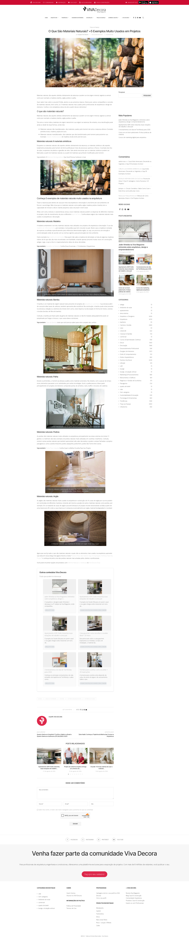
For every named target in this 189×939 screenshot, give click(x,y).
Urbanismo (136, 407)
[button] (39, 761)
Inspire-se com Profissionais (135, 903)
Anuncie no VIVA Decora (74, 896)
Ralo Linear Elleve (101, 920)
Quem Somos (71, 893)
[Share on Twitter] (82, 710)
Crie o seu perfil (101, 898)
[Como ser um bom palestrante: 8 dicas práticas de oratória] (126, 280)
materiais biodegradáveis (74, 699)
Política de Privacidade (74, 906)
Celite (98, 925)
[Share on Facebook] (80, 710)
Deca (98, 917)
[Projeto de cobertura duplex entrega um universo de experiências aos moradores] (75, 756)
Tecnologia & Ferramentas (136, 398)
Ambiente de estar (136, 307)
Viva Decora (37, 2)
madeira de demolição (56, 237)
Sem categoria (136, 392)
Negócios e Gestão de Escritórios (136, 381)
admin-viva (122, 161)
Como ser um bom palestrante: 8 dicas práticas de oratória (125, 289)
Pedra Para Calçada (52, 448)
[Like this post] (78, 710)
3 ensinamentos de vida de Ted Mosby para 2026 (58, 671)
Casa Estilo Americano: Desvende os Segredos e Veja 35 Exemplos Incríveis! (134, 171)
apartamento (136, 310)
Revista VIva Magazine (133, 893)
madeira (62, 699)
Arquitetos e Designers (136, 316)
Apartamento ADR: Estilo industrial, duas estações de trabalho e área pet (94, 598)
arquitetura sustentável (92, 304)
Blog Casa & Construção (133, 896)
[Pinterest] (137, 18)
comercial (136, 337)
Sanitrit (98, 911)
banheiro (136, 322)
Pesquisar (122, 92)
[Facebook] (133, 18)
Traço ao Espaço (101, 17)
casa (136, 328)
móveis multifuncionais (54, 137)
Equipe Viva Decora (83, 34)
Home (46, 17)
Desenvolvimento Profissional (136, 348)
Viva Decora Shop (94, 563)
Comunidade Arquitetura (134, 898)
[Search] (143, 18)
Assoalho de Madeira (53, 246)
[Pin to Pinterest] (84, 710)
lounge (136, 369)
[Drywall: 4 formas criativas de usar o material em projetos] (101, 756)
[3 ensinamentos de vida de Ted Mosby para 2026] (144, 259)
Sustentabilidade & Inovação (136, 395)
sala (136, 389)
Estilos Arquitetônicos (136, 357)
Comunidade (49, 2)
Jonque (121, 188)
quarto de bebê (136, 386)
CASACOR (136, 331)
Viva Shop (73, 2)
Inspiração (62, 2)
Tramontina (100, 914)
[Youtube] (140, 18)
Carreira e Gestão (113, 17)
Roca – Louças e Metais (103, 923)
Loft (136, 366)
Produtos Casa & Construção (135, 900)
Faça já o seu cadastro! (94, 874)
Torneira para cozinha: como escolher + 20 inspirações (94, 671)
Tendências (65, 17)
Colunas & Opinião (136, 334)
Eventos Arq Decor (136, 360)
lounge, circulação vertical (136, 372)
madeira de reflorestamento (46, 228)
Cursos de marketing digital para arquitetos (132, 137)
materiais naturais (90, 699)
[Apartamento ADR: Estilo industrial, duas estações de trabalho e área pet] (49, 756)
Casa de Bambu (51, 322)
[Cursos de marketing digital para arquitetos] (144, 280)
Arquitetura (54, 17)
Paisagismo (136, 383)
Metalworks (100, 908)
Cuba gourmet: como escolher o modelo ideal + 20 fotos (94, 634)
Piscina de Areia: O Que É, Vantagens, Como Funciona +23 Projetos (134, 181)
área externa (136, 313)
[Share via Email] (86, 710)
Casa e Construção (102, 2)
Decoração (89, 17)
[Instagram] (135, 18)
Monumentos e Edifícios (136, 378)
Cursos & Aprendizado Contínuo (136, 340)
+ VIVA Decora (125, 17)
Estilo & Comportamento (136, 354)
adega (136, 305)
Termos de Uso (71, 908)
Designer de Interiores (77, 17)
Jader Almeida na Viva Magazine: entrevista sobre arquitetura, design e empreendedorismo (59, 598)
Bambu (40, 699)
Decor (136, 343)
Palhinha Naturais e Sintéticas (77, 563)
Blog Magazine (87, 2)
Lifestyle (136, 363)
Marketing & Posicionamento (136, 375)
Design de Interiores (50, 699)
